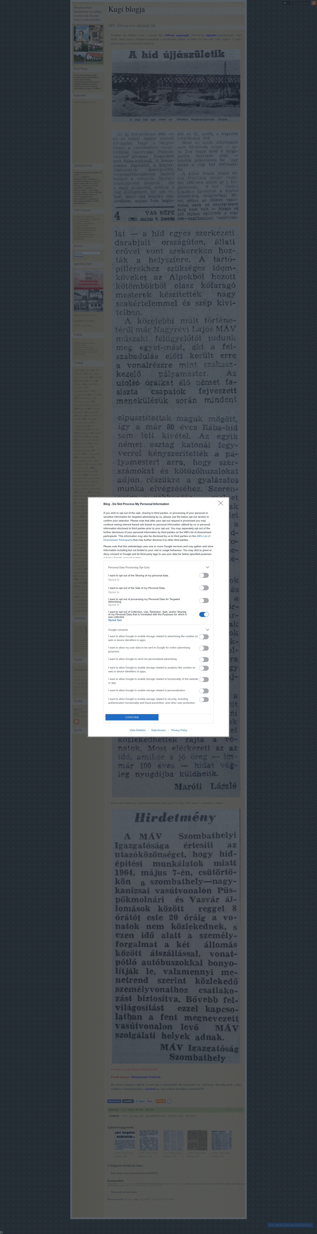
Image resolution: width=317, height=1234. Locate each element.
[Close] (221, 504)
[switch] (204, 575)
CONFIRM (132, 717)
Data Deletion (138, 730)
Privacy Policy (179, 730)
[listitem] (158, 567)
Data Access (158, 730)
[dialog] (158, 617)
